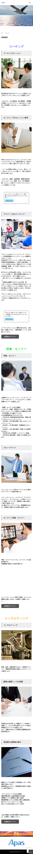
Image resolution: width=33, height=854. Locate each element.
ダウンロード (9, 200)
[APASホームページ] (3, 3)
